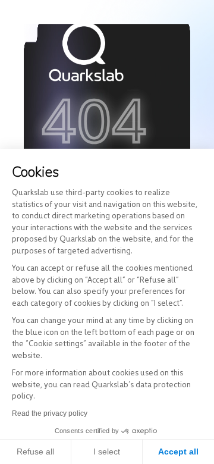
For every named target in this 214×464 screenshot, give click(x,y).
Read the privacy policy (49, 413)
